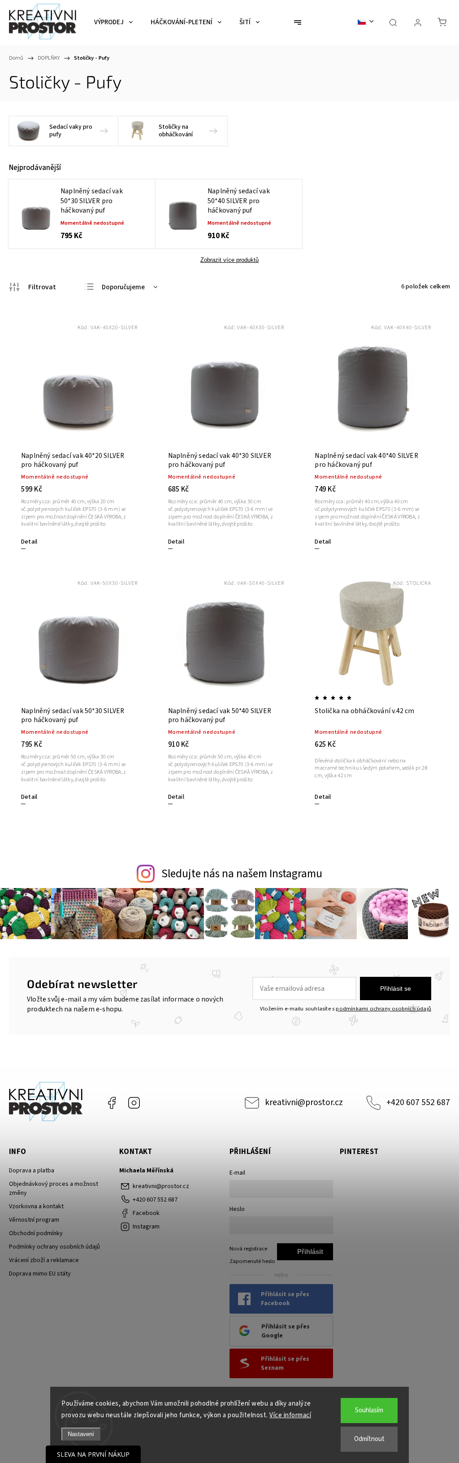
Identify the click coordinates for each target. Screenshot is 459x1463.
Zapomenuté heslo (252, 1261)
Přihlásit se (395, 988)
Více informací (290, 1415)
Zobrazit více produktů (229, 260)
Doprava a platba (31, 1170)
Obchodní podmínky (36, 1233)
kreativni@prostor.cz (304, 1102)
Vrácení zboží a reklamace (44, 1260)
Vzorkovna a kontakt (36, 1206)
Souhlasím (369, 1410)
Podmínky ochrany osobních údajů (54, 1246)
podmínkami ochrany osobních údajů (383, 1009)
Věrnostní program (34, 1219)
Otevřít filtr (32, 287)
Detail (29, 541)
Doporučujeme (123, 287)
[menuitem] (113, 22)
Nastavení (81, 1434)
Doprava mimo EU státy (40, 1273)
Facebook (111, 1103)
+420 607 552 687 (418, 1102)
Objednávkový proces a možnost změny (53, 1188)
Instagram (134, 1103)
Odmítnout (369, 1439)
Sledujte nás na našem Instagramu (241, 874)
